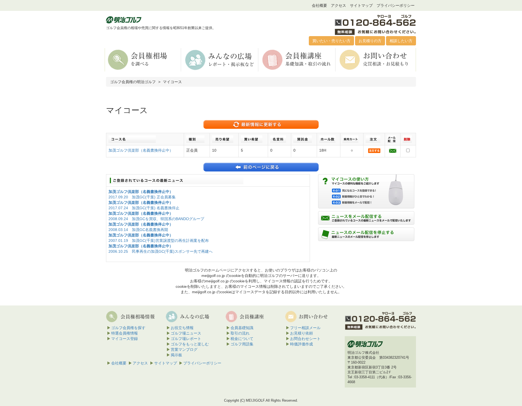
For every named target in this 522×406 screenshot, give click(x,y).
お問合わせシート (305, 338)
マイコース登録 (124, 338)
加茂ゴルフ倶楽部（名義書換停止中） (140, 150)
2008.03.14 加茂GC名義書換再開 (138, 229)
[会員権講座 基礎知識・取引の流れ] (297, 59)
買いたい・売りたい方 (331, 41)
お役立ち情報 (182, 328)
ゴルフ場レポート (186, 338)
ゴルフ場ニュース (186, 333)
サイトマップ (361, 5)
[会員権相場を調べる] (142, 59)
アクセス (338, 5)
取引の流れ (240, 333)
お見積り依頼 (301, 333)
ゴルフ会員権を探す (128, 328)
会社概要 (319, 5)
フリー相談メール (305, 328)
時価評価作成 (301, 344)
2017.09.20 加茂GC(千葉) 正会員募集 (142, 197)
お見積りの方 (370, 41)
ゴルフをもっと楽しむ (190, 344)
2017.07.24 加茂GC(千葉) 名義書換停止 (143, 208)
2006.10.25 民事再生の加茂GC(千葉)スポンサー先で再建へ (160, 251)
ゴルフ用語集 (242, 344)
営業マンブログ (184, 349)
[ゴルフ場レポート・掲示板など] (220, 59)
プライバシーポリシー (396, 5)
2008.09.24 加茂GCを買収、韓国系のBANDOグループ (156, 219)
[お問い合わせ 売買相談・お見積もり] (374, 59)
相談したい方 (401, 41)
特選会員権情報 (124, 333)
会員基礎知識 (242, 328)
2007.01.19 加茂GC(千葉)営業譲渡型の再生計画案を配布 (158, 240)
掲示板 (176, 355)
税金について (242, 338)
